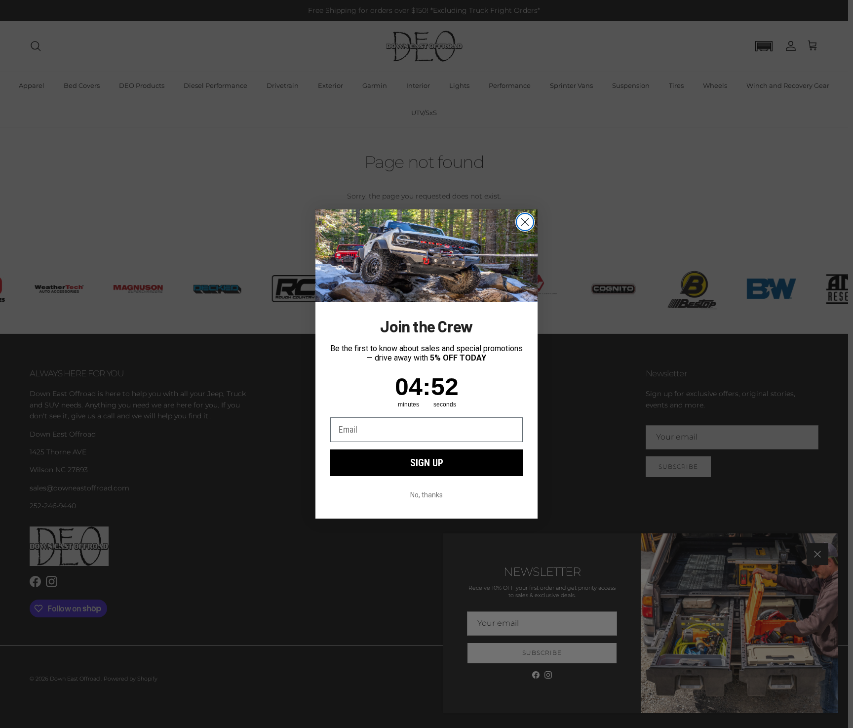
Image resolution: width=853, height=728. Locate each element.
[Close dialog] (525, 222)
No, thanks (426, 495)
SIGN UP (426, 463)
